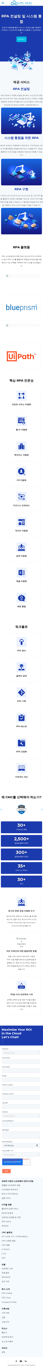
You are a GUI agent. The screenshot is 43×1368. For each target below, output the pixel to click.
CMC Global (7, 1293)
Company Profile (9, 1302)
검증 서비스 (6, 1198)
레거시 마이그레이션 (10, 1194)
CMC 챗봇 (6, 1245)
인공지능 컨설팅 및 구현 (11, 1217)
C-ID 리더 (5, 1249)
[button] (1, 809)
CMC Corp (6, 1298)
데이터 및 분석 (7, 1213)
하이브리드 (6, 1277)
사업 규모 (5, 1322)
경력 (3, 1352)
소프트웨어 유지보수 (10, 1189)
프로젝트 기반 (7, 1269)
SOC (4, 1258)
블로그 (4, 1332)
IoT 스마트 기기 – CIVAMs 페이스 (15, 1236)
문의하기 (21, 39)
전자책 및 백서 (7, 1337)
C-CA (4, 1254)
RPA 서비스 (6, 1222)
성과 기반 (5, 1281)
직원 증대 (5, 1273)
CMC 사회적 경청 (8, 1241)
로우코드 (5, 1226)
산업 (3, 1317)
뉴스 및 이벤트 (7, 1341)
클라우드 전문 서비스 (10, 1209)
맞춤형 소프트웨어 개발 (11, 1185)
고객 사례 (5, 1313)
